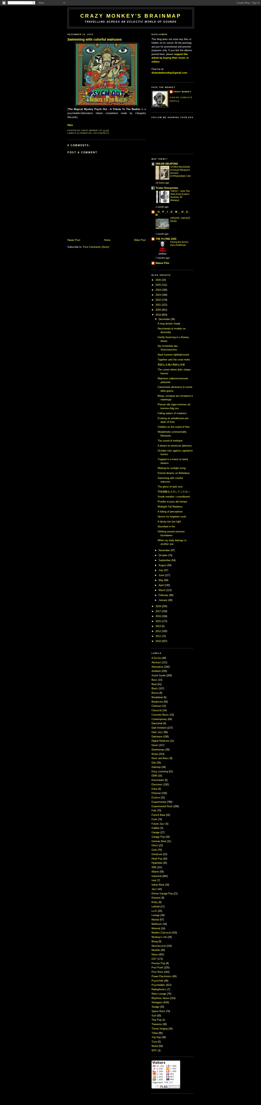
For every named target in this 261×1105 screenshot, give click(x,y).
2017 (158, 611)
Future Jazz (158, 823)
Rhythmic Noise (161, 998)
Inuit (154, 880)
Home (107, 240)
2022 (158, 299)
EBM (155, 775)
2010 (158, 641)
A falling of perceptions (170, 511)
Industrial (157, 876)
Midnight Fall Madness (170, 506)
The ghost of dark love (170, 486)
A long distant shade (169, 323)
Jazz (155, 889)
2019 (158, 314)
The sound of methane (170, 440)
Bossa (155, 692)
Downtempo (158, 749)
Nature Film (162, 263)
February (163, 595)
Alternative (84, 133)
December (164, 319)
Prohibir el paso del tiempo (172, 501)
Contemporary (160, 719)
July (161, 570)
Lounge (156, 915)
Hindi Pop (157, 858)
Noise (155, 954)
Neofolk (156, 950)
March (162, 590)
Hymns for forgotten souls (172, 516)
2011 (158, 636)
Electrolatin (158, 780)
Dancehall (157, 723)
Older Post (140, 240)
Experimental (159, 801)
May (161, 580)
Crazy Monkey (182, 92)
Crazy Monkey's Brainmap (130, 16)
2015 (158, 621)
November (164, 550)
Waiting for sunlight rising (172, 468)
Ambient (156, 671)
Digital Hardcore (161, 740)
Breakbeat (158, 697)
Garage (156, 832)
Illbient (156, 871)
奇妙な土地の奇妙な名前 (171, 364)
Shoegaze (157, 1002)
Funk (155, 819)
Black (155, 688)
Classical (157, 710)
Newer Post (73, 240)
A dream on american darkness (175, 445)
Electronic (157, 784)
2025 (158, 284)
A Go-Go (157, 658)
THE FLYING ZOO (166, 238)
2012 (158, 631)
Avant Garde (159, 675)
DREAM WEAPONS (167, 163)
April (161, 585)
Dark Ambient (159, 727)
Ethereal (156, 793)
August (162, 565)
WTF (155, 1050)
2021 (158, 304)
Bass (155, 679)
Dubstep (156, 767)
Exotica (156, 797)
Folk (154, 810)
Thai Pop (157, 1019)
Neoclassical (159, 945)
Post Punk (158, 967)
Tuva (155, 1041)
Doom (155, 745)
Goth (155, 849)
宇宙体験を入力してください (174, 491)
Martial (156, 919)
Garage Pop (158, 836)
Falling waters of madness (172, 413)
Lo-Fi (155, 911)
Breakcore (158, 701)
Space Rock (159, 1011)
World (155, 1046)
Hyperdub (157, 862)
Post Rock (158, 971)
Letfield (156, 906)
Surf (154, 1015)
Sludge (156, 1006)
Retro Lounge (159, 993)
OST (154, 958)
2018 (158, 606)
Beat (154, 684)
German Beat (159, 841)
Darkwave (157, 736)
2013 (158, 626)
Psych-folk (158, 980)
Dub (154, 762)
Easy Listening (160, 771)
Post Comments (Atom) (96, 246)
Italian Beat (158, 884)
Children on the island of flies (174, 426)
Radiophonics (159, 989)
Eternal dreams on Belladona (174, 473)
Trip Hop (157, 1037)
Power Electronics (162, 976)
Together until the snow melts (174, 359)
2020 (158, 309)
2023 (158, 294)
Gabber (156, 828)
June (161, 575)
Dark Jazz (158, 732)
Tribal (155, 1033)
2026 (158, 279)
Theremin (157, 1024)
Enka (155, 788)
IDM (154, 867)
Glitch (155, 845)
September (165, 560)
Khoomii (156, 897)
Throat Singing (160, 1028)
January (163, 600)
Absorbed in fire (166, 526)
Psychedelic (101, 133)
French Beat (159, 815)
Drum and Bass (160, 758)
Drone (155, 754)
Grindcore (157, 854)
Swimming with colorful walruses (94, 39)
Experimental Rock (162, 806)
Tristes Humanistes (167, 187)
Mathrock (157, 924)
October (163, 555)
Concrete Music (161, 714)
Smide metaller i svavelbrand (174, 496)
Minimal (156, 928)
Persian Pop (159, 963)
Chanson (157, 705)
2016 (158, 616)
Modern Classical (161, 932)
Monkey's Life (160, 937)
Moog (155, 941)
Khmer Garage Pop (162, 893)
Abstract (157, 662)
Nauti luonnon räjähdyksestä (173, 354)
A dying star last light (169, 521)
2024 (158, 289)
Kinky (155, 902)
